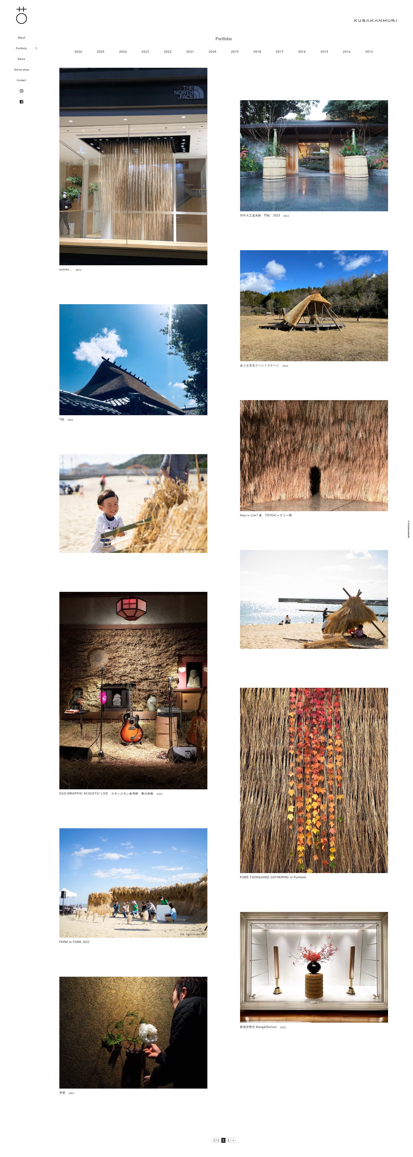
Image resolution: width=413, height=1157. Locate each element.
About (21, 37)
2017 (280, 51)
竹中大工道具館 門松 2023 (260, 215)
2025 (101, 51)
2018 (257, 51)
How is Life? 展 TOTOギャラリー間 (266, 515)
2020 (213, 51)
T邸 (61, 419)
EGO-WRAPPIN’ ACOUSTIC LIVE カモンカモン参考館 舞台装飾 (106, 793)
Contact (21, 80)
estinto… (65, 269)
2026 (78, 51)
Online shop (21, 69)
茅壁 (62, 1092)
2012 (369, 51)
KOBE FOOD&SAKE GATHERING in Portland (273, 877)
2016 (302, 51)
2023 (145, 51)
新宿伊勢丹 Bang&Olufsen (258, 1027)
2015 (324, 51)
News (21, 58)
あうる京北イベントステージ (259, 365)
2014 (347, 51)
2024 (123, 51)
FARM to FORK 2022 (74, 942)
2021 (190, 51)
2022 (168, 51)
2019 (235, 51)
